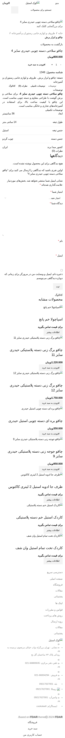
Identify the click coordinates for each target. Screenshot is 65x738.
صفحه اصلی (56, 578)
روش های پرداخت (53, 615)
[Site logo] (33, 3)
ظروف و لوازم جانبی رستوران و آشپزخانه (33, 33)
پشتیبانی (58, 596)
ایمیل (59, 255)
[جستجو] (14, 9)
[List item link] (32, 675)
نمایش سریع (59, 542)
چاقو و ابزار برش (54, 37)
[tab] (52, 86)
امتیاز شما (56, 192)
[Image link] (56, 640)
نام (60, 241)
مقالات (59, 590)
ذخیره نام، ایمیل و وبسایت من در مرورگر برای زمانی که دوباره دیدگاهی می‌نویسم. (33, 276)
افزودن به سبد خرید (36, 64)
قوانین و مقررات (54, 609)
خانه (60, 33)
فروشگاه (58, 584)
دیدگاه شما (56, 203)
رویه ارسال (57, 621)
